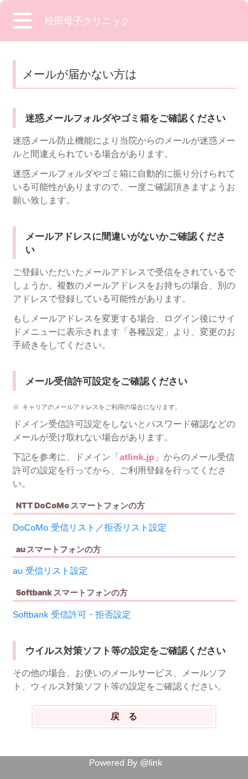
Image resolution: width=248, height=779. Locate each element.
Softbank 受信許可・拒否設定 (72, 614)
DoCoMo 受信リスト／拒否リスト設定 (90, 527)
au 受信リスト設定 (50, 571)
